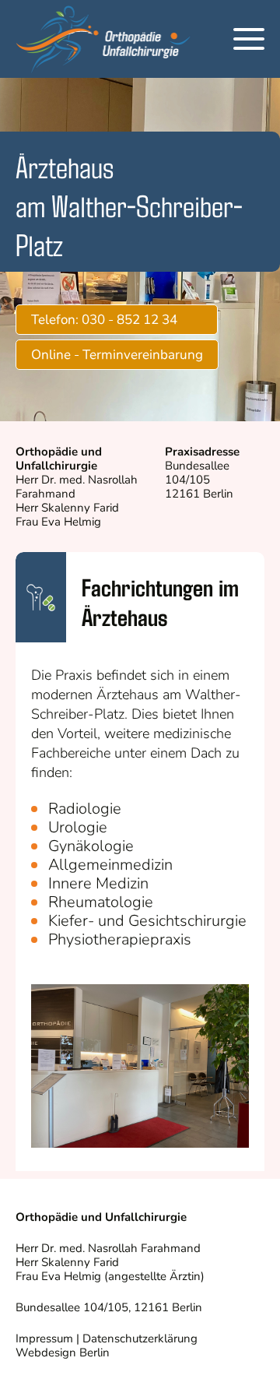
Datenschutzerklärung (140, 1338)
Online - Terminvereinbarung (117, 355)
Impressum (44, 1338)
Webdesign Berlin (63, 1352)
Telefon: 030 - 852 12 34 (104, 320)
